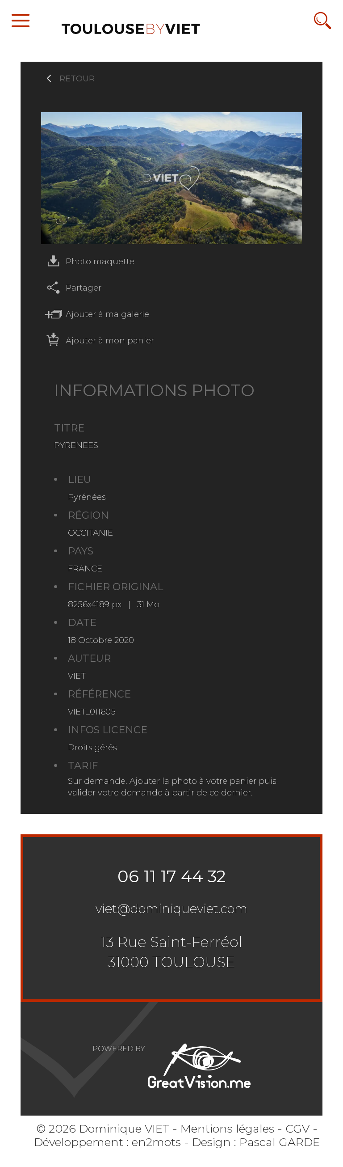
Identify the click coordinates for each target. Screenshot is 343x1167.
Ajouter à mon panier (110, 340)
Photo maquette (100, 261)
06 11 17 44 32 (171, 876)
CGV (297, 1128)
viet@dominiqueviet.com (171, 908)
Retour (77, 78)
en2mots (156, 1142)
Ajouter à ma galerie (107, 314)
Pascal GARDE (279, 1142)
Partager (83, 288)
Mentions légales (227, 1128)
